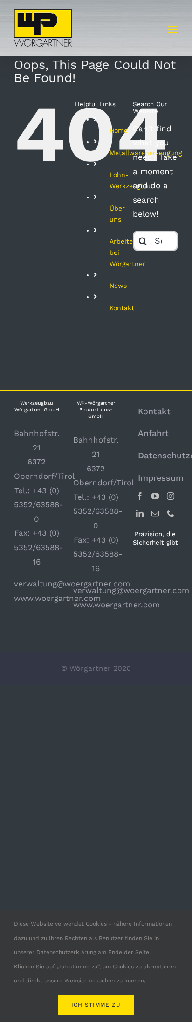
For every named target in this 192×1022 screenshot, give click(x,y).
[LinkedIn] (140, 513)
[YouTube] (155, 496)
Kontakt (122, 308)
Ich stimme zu (96, 1005)
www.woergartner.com (57, 598)
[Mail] (155, 513)
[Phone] (170, 513)
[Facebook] (140, 496)
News (118, 285)
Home (119, 130)
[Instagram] (170, 496)
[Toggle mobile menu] (173, 29)
